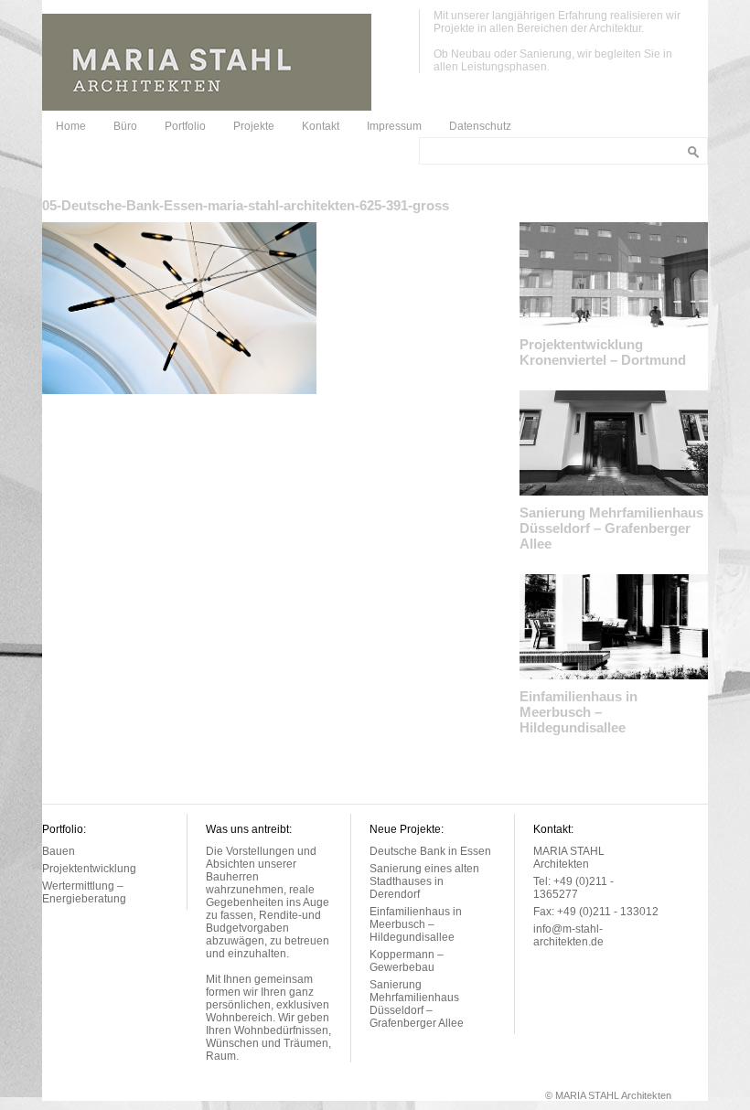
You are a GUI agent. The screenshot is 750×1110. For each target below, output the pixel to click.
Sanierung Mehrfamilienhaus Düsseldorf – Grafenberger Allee (611, 528)
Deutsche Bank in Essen (430, 851)
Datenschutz (480, 126)
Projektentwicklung (89, 868)
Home (71, 126)
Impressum (394, 126)
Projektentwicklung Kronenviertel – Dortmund (603, 352)
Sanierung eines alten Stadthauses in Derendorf (424, 881)
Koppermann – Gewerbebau (407, 961)
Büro (125, 126)
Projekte (253, 126)
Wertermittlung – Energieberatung (84, 892)
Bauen (58, 851)
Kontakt (320, 126)
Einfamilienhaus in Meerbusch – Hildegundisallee (579, 711)
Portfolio (185, 126)
